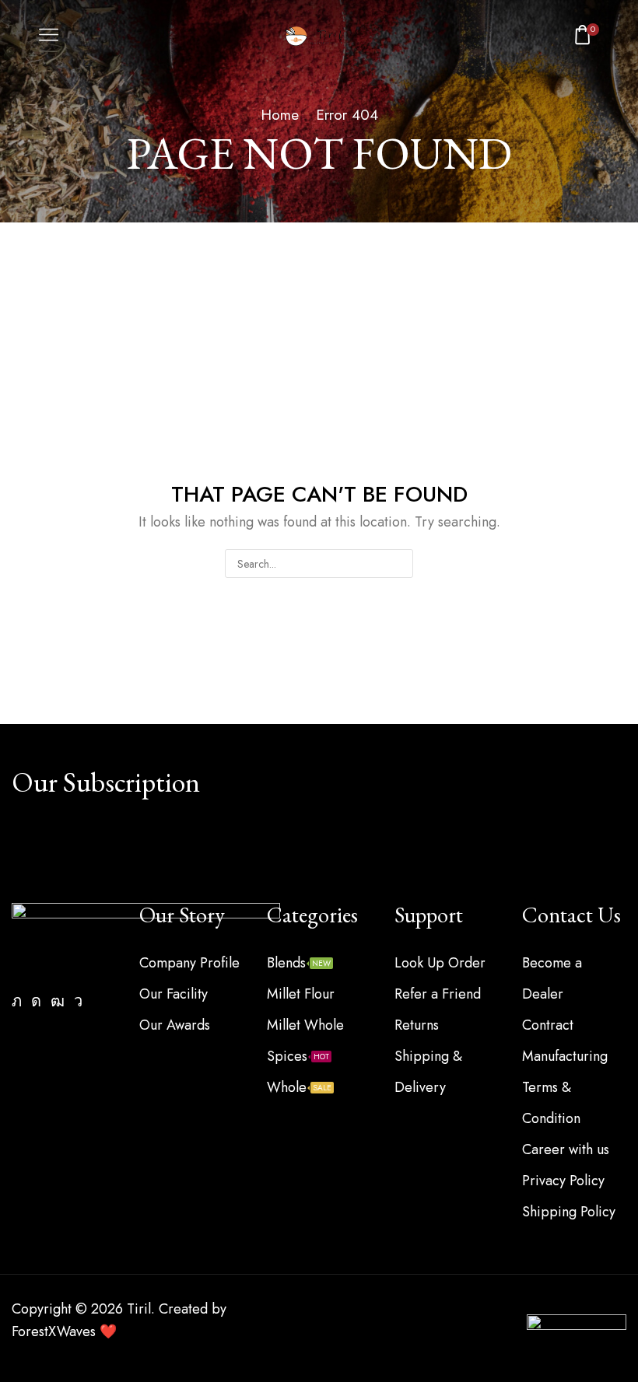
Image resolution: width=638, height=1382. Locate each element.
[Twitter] (17, 1001)
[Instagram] (36, 1001)
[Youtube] (58, 1001)
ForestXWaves (54, 1331)
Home (280, 115)
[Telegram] (78, 1001)
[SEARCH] (398, 563)
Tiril (139, 1309)
